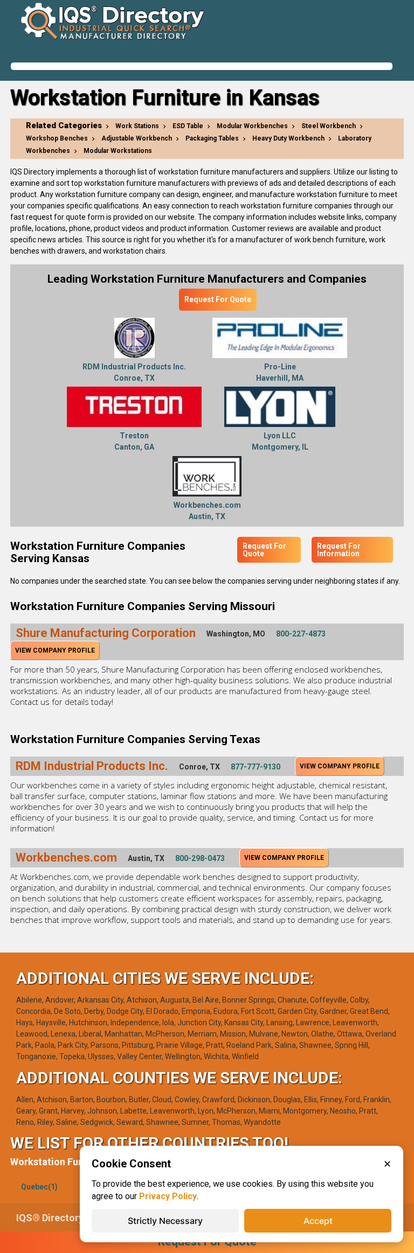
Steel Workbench (328, 126)
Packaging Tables (212, 138)
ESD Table (187, 126)
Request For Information (339, 550)
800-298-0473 (200, 858)
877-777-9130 (255, 766)
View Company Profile (55, 650)
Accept (318, 1220)
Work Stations (137, 126)
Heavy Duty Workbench (288, 138)
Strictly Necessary (165, 1220)
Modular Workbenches (252, 126)
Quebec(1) (39, 1186)
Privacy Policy (168, 1196)
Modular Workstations (118, 151)
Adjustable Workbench (136, 138)
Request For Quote (217, 299)
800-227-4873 (301, 633)
